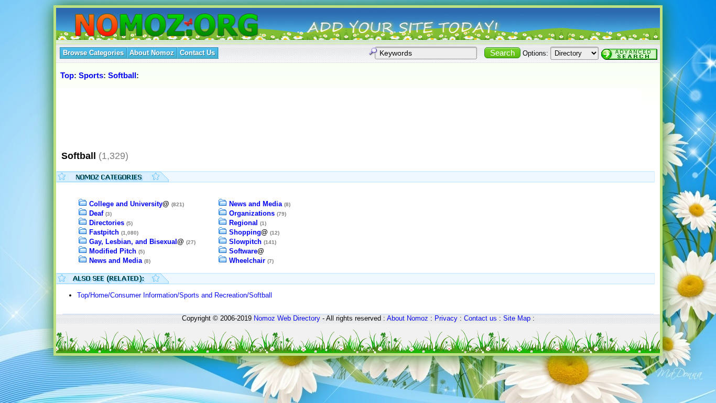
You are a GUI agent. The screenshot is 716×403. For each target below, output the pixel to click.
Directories (106, 223)
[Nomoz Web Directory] (147, 26)
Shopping (245, 232)
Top (67, 75)
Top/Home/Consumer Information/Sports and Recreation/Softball (174, 295)
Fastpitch (104, 232)
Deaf (96, 213)
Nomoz (264, 318)
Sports (91, 75)
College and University (125, 204)
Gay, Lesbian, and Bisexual (133, 242)
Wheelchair (247, 260)
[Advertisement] (249, 115)
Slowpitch (245, 242)
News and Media (115, 260)
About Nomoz (407, 318)
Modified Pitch (112, 251)
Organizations (252, 213)
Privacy (446, 318)
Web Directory (298, 318)
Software (243, 251)
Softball (122, 75)
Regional (243, 223)
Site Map (516, 318)
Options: (535, 53)
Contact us (480, 318)
